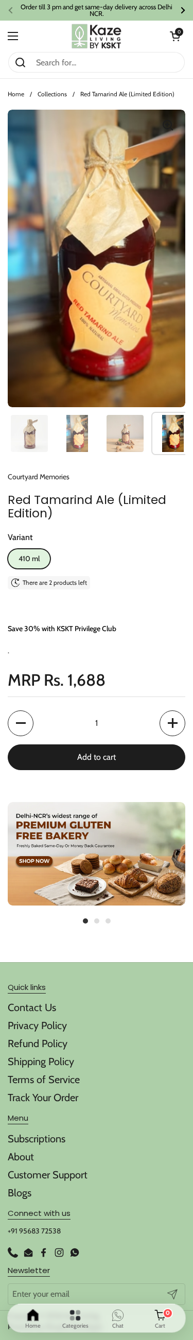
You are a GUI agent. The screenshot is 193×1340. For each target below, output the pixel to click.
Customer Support (47, 1175)
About (21, 1157)
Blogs (19, 1193)
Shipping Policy (41, 1061)
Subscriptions (36, 1139)
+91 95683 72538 (34, 1230)
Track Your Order (43, 1097)
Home (16, 94)
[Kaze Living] (96, 36)
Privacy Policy (37, 1025)
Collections (52, 94)
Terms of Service (44, 1079)
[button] (175, 36)
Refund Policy (37, 1043)
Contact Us (32, 1007)
